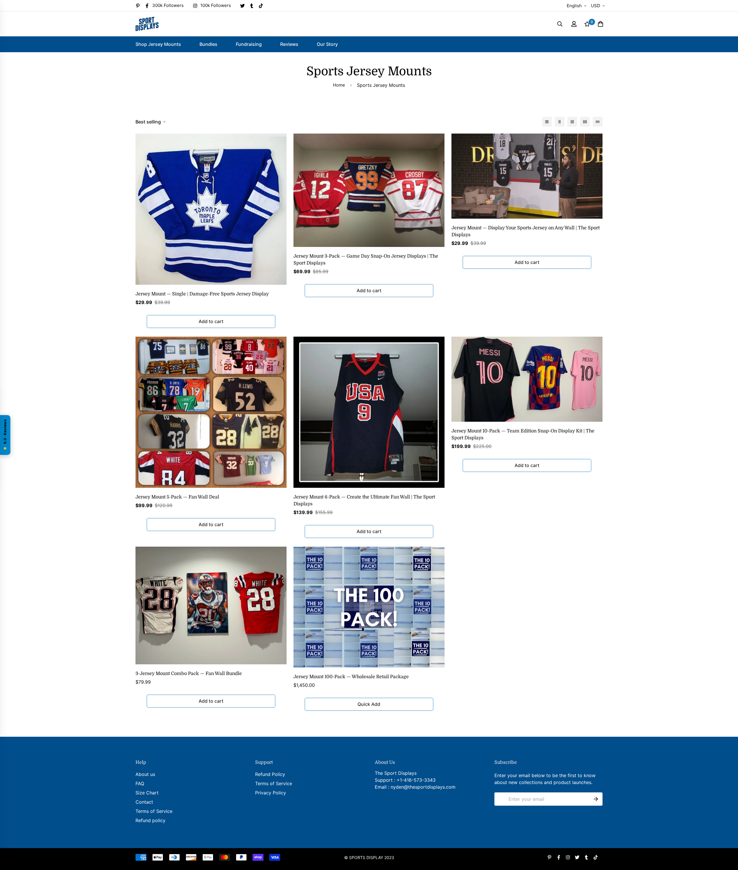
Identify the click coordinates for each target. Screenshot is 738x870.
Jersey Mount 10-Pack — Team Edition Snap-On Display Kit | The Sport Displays (522, 434)
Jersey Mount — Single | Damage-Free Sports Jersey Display (202, 294)
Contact (144, 802)
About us (145, 774)
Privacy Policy (270, 793)
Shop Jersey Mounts (158, 44)
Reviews (289, 44)
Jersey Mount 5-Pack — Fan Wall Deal (177, 497)
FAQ (139, 783)
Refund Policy (270, 774)
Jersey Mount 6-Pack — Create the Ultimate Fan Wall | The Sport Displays (364, 500)
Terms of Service (153, 811)
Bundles (208, 44)
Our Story (327, 44)
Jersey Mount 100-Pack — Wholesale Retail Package (351, 676)
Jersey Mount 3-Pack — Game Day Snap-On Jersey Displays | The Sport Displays (365, 260)
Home (339, 85)
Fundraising (249, 44)
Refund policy (150, 820)
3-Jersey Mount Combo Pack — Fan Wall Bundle (188, 673)
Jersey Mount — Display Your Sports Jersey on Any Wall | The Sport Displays (525, 231)
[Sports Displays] (147, 24)
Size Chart (147, 793)
